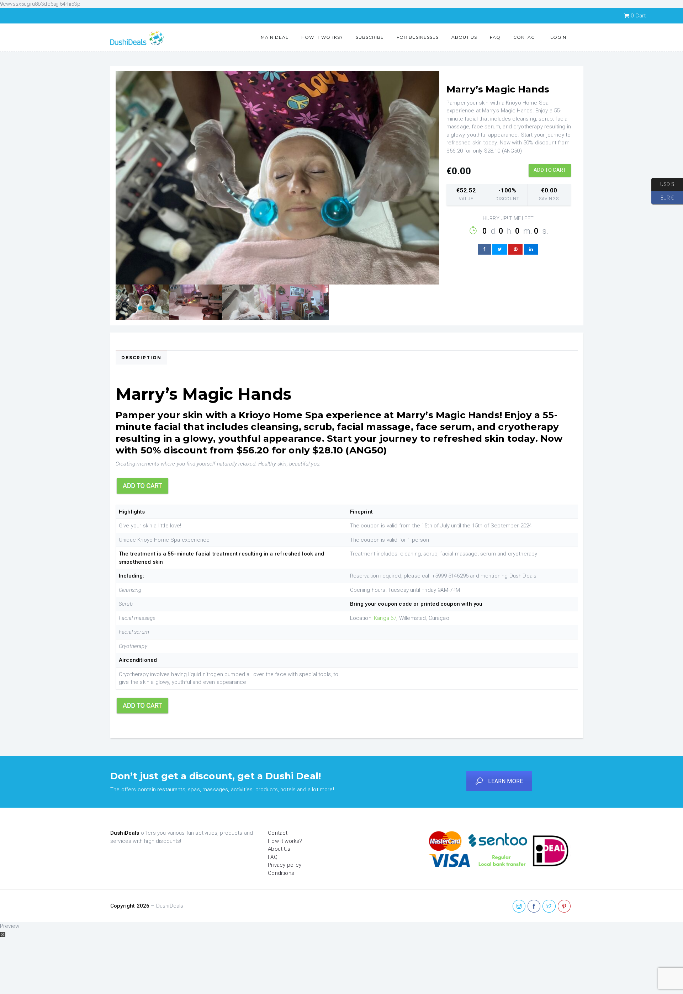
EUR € (662, 197)
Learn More (505, 781)
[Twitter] (548, 906)
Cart (638, 15)
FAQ (495, 37)
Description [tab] (141, 357)
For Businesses (418, 37)
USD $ (662, 184)
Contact (525, 37)
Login (558, 37)
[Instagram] (519, 906)
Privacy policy (284, 865)
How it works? (322, 37)
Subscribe (370, 37)
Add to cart (550, 170)
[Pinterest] (564, 906)
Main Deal (274, 37)
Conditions (281, 873)
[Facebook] (534, 906)
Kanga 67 (385, 618)
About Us (464, 37)
